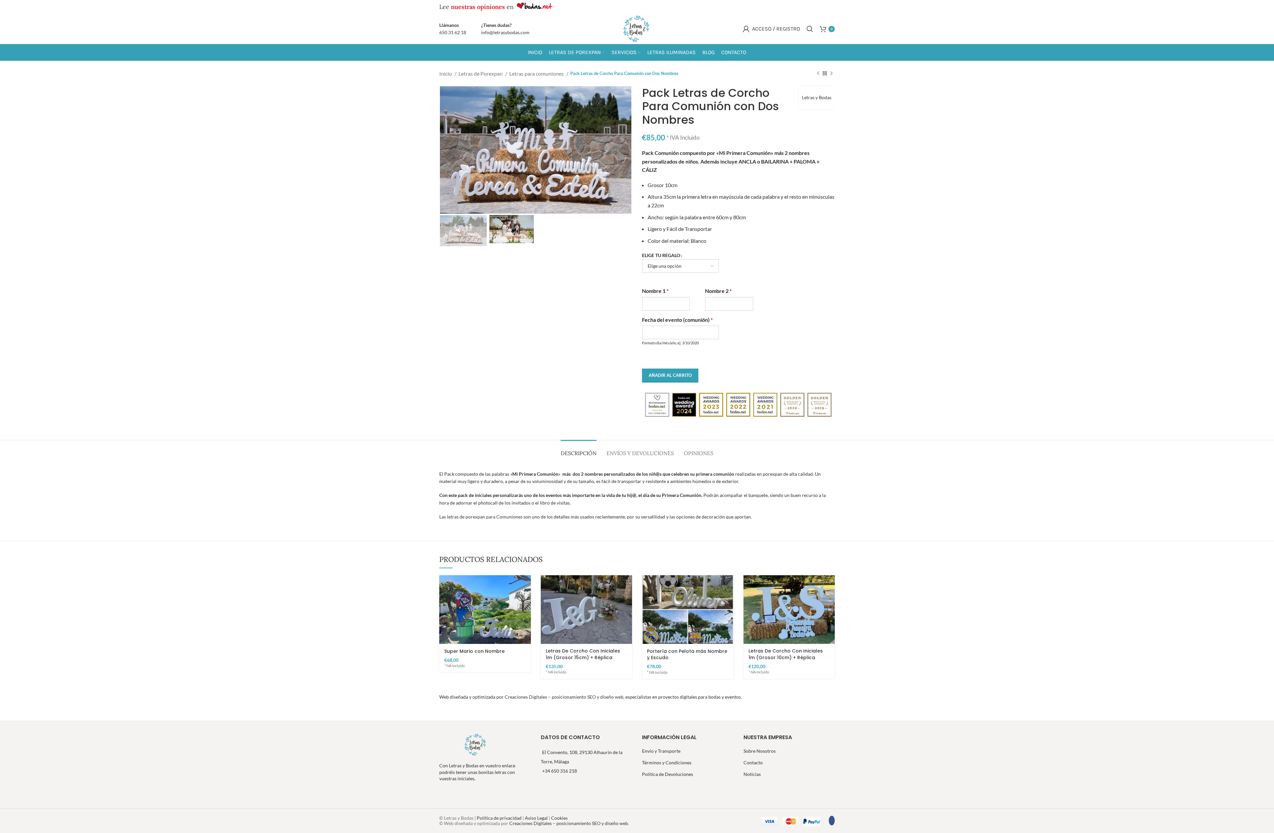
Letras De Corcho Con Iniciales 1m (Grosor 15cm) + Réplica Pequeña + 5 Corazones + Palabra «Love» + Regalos (583, 661)
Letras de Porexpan (481, 73)
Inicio (446, 73)
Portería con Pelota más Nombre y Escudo (687, 654)
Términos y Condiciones (666, 762)
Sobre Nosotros (759, 751)
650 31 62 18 (452, 32)
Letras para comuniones (537, 73)
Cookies (559, 818)
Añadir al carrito (670, 375)
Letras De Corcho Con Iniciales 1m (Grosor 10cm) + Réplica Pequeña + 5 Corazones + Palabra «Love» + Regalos (785, 661)
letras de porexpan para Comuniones (485, 517)
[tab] (579, 450)
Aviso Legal (536, 818)
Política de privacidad (500, 818)
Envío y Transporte (661, 751)
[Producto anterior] (818, 73)
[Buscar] (809, 28)
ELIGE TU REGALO (661, 255)
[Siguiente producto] (831, 73)
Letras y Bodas (816, 97)
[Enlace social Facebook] (801, 7)
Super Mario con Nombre (474, 651)
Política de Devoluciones (667, 774)
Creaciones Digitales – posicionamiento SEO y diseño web (564, 697)
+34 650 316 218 (559, 771)
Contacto (753, 762)
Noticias (752, 774)
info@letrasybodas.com (505, 32)
